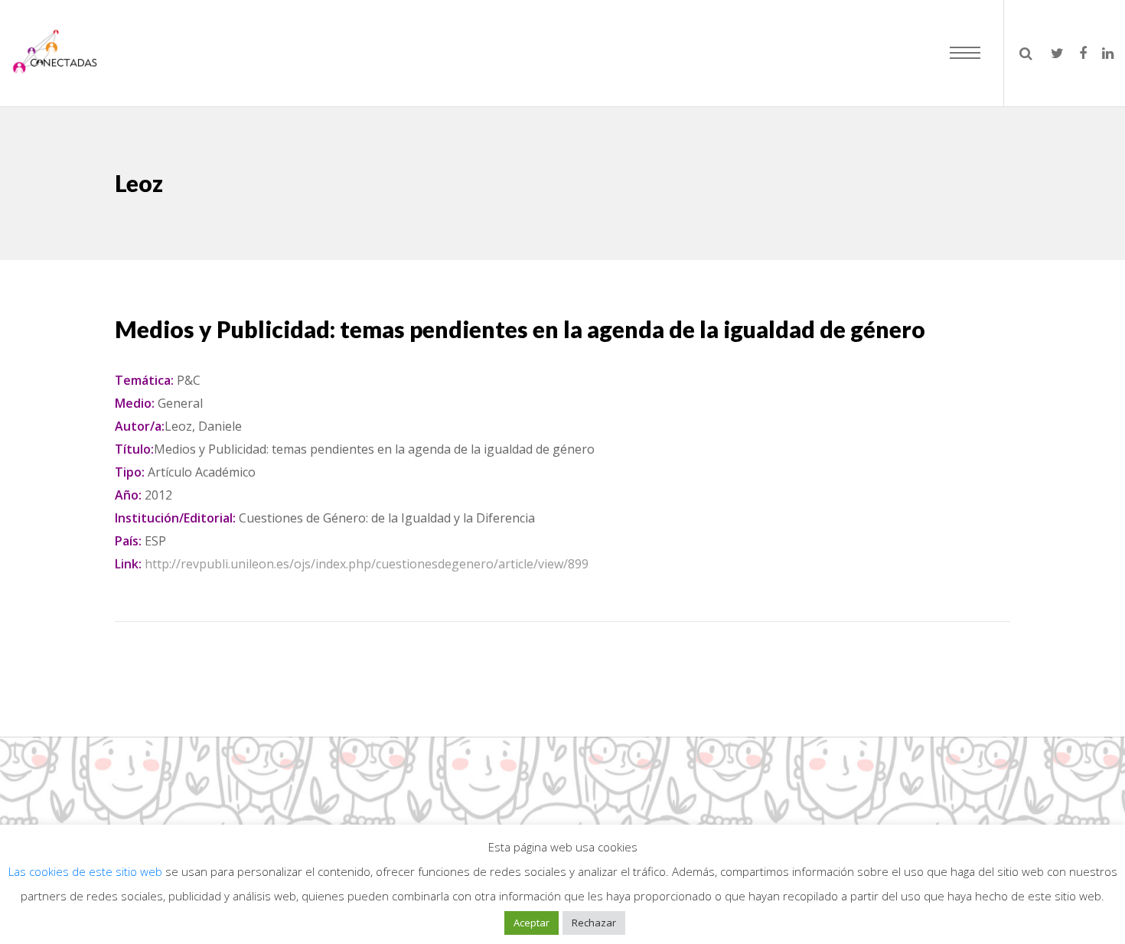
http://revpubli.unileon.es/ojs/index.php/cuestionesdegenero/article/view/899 (367, 563)
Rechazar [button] (594, 922)
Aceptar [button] (531, 922)
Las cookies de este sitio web (86, 871)
